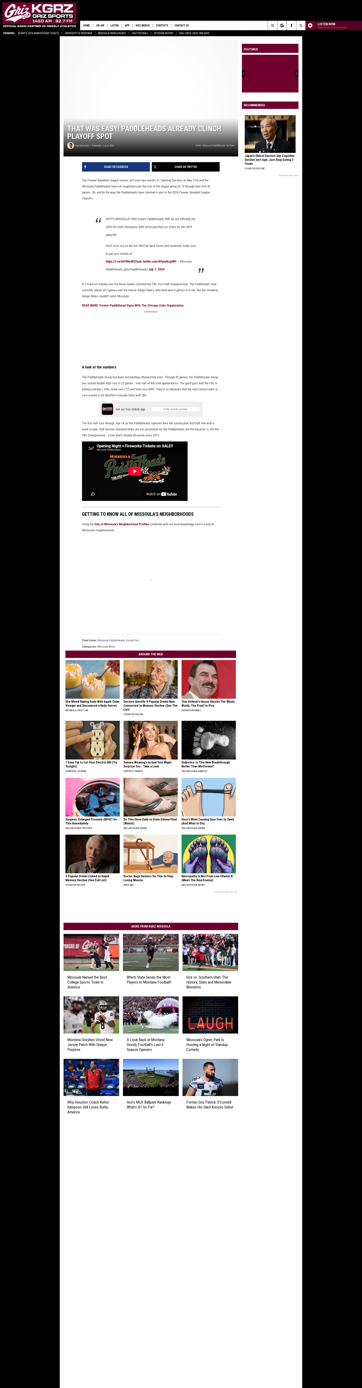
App (127, 25)
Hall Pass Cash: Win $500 (194, 33)
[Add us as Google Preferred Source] (282, 25)
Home (86, 25)
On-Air (100, 25)
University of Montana (78, 33)
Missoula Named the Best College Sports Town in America (87, 982)
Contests (162, 25)
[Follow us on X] (300, 25)
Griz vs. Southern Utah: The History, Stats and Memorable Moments (208, 982)
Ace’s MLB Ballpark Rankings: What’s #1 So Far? (149, 1104)
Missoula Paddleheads (112, 33)
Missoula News (106, 646)
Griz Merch (143, 25)
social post (132, 640)
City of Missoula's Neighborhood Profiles (121, 524)
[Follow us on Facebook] (291, 25)
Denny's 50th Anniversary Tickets (38, 33)
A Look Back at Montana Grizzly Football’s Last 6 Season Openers (145, 1044)
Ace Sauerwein (82, 145)
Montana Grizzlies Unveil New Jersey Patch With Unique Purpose (90, 1044)
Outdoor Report (163, 33)
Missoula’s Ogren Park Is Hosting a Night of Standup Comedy (207, 1044)
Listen (114, 25)
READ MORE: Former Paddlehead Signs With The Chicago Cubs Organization (133, 305)
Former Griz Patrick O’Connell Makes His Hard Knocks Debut (209, 1104)
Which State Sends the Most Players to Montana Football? (149, 979)
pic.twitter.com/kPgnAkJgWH (157, 261)
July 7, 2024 (156, 269)
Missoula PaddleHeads (111, 640)
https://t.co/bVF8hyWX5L (122, 261)
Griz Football (140, 33)
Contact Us (181, 25)
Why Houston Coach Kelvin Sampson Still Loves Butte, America (88, 1107)
